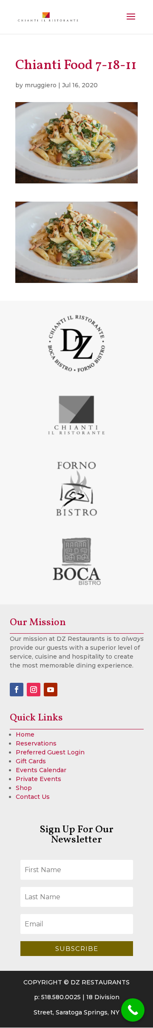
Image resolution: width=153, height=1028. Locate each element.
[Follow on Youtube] (50, 689)
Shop (24, 788)
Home (25, 734)
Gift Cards (31, 761)
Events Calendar (41, 770)
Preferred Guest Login (50, 752)
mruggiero (41, 85)
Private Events (38, 779)
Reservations (36, 743)
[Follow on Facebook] (16, 689)
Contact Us (33, 797)
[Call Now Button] (132, 1010)
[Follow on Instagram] (33, 689)
